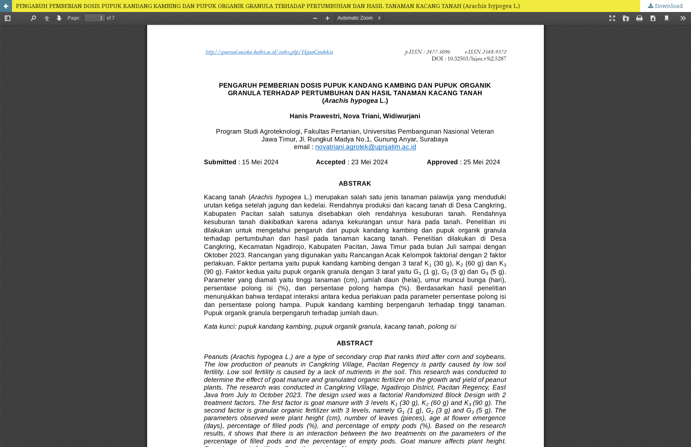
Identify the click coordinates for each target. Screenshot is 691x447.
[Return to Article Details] (6, 6)
